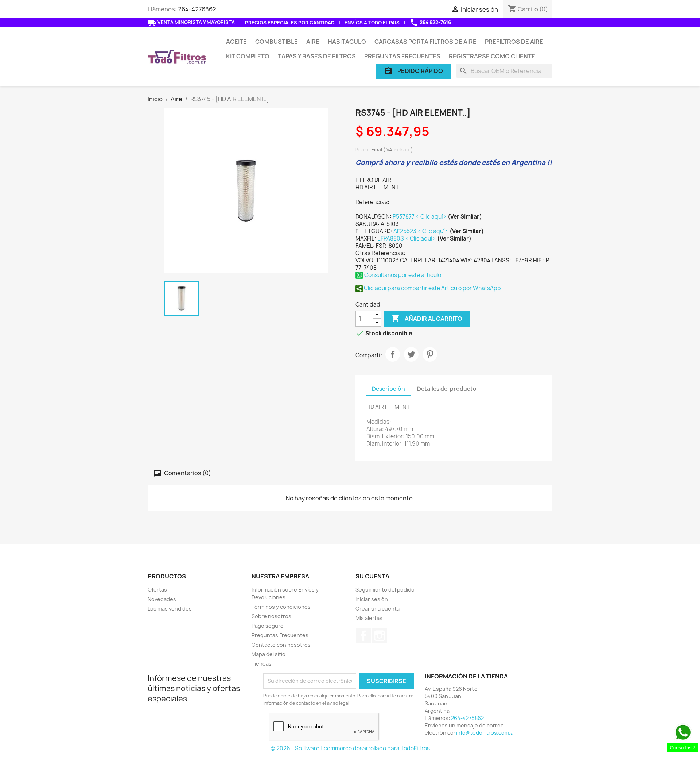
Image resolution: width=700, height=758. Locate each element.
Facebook (363, 635)
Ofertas (157, 589)
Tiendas (262, 663)
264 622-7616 (430, 22)
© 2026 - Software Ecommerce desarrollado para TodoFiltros (350, 748)
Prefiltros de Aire (514, 42)
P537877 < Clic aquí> (420, 216)
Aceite (236, 42)
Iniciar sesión (371, 599)
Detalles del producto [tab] (447, 389)
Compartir (392, 354)
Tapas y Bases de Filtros (317, 56)
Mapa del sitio (268, 654)
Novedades (162, 599)
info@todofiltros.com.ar (486, 732)
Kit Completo (247, 56)
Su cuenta (372, 576)
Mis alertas (368, 618)
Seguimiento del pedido (385, 589)
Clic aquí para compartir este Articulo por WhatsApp (432, 288)
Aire (312, 42)
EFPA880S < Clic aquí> (407, 238)
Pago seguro (268, 625)
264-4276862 (197, 9)
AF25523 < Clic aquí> (421, 231)
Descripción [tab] (388, 389)
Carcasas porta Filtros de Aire (425, 42)
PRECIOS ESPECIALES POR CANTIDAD (289, 22)
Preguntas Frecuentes (402, 56)
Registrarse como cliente (492, 56)
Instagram (379, 635)
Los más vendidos (170, 608)
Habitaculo (347, 42)
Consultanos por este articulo (402, 275)
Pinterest (430, 354)
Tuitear (411, 354)
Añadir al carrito (426, 318)
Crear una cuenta (377, 608)
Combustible (276, 42)
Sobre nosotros (271, 616)
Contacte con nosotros (281, 644)
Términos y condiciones (281, 606)
